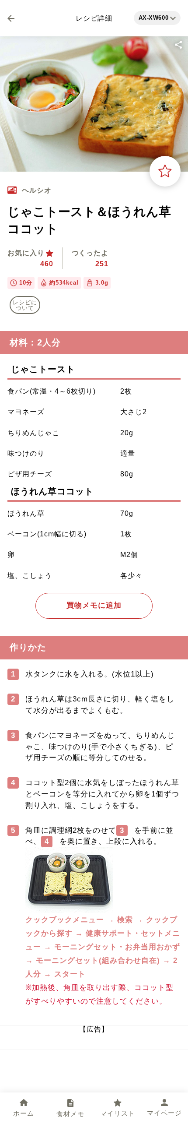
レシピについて (25, 305)
